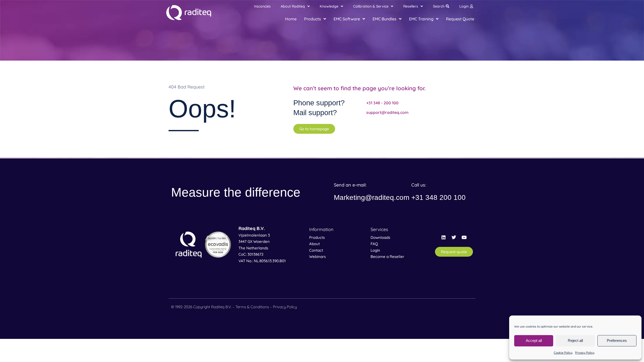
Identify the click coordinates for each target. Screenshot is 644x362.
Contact (316, 250)
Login (464, 6)
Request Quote (460, 18)
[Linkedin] (443, 237)
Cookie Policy (563, 352)
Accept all (534, 340)
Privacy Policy (584, 352)
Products (317, 237)
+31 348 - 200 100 (382, 102)
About (314, 243)
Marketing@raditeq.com (371, 197)
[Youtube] (464, 237)
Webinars (317, 256)
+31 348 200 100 (438, 197)
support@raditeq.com (387, 112)
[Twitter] (453, 237)
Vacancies (262, 6)
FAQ (374, 243)
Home (291, 18)
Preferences (617, 340)
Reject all (575, 340)
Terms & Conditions (252, 306)
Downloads (380, 237)
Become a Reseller (387, 256)
